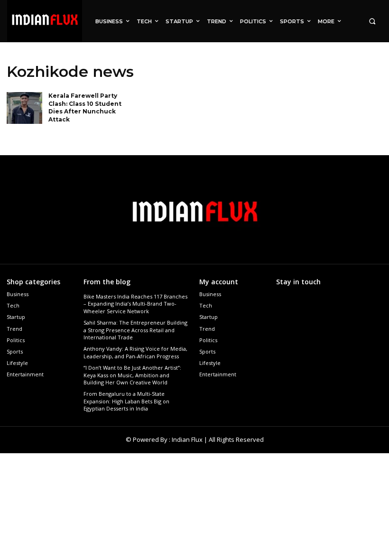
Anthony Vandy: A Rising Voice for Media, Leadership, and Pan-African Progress (135, 352)
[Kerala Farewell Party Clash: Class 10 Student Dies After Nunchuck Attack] (24, 108)
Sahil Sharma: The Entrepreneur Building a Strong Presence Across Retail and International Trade (135, 330)
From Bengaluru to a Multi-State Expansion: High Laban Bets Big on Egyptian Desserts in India (126, 401)
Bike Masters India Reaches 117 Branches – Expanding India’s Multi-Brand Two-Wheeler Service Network (135, 304)
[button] (372, 21)
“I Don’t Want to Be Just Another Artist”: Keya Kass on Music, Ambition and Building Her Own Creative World (132, 375)
